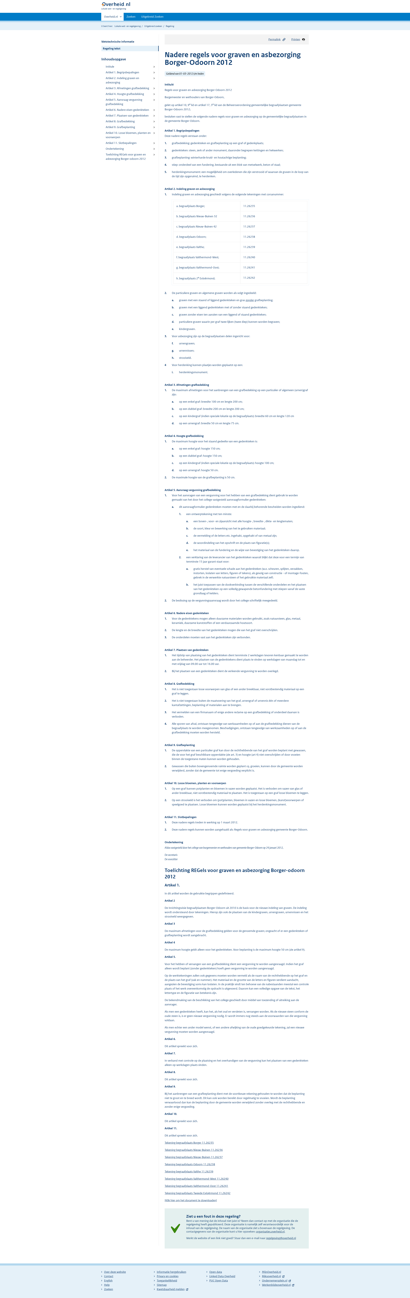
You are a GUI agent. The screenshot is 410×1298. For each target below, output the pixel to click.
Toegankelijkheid (167, 1280)
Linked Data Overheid (222, 1276)
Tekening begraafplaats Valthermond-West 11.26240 (197, 1178)
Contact (108, 1276)
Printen (295, 39)
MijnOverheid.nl (271, 1272)
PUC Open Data (218, 1280)
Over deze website (115, 1272)
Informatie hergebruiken (171, 1272)
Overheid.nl (111, 18)
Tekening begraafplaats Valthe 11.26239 (189, 1171)
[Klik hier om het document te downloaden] (191, 1200)
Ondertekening (115, 148)
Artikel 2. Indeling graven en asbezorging (122, 80)
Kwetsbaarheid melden (171, 1289)
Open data (215, 1272)
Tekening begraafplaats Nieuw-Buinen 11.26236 (194, 1150)
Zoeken (131, 16)
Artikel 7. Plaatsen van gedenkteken (127, 115)
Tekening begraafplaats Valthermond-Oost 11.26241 (196, 1186)
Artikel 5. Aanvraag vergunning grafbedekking (124, 102)
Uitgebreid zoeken (153, 26)
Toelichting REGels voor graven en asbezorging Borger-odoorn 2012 (126, 157)
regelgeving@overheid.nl (281, 1238)
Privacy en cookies (167, 1276)
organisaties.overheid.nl (270, 1231)
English (108, 1280)
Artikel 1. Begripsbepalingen (122, 72)
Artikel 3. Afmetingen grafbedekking (127, 88)
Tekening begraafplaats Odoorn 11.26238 (190, 1164)
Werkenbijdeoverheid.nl (276, 1285)
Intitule (110, 66)
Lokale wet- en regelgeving (128, 26)
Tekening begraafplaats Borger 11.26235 (189, 1142)
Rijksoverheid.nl (271, 1276)
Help (107, 1285)
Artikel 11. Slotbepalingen (121, 143)
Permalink (274, 39)
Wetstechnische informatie (117, 41)
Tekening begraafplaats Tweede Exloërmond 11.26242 (197, 1193)
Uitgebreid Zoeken (152, 16)
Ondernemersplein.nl (274, 1280)
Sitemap (162, 1285)
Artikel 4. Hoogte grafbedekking (125, 94)
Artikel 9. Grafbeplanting (120, 127)
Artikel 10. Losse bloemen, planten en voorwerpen (128, 135)
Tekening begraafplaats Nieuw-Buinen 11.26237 (194, 1157)
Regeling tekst (111, 48)
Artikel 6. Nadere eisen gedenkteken (127, 110)
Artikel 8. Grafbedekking (120, 121)
